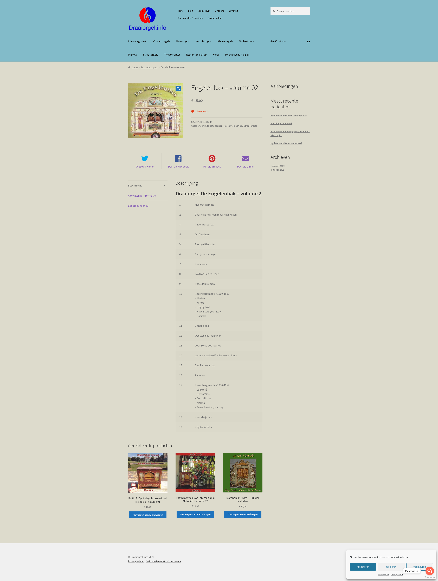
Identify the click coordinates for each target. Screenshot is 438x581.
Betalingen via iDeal (281, 123)
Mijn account (204, 10)
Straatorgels (150, 54)
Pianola (132, 54)
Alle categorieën (137, 41)
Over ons (219, 10)
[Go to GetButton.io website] (429, 577)
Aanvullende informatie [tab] (142, 195)
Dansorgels (183, 41)
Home (181, 10)
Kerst (216, 54)
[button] (178, 88)
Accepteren (363, 566)
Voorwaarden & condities (190, 17)
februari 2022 (277, 166)
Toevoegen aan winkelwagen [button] (147, 514)
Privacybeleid (397, 574)
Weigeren (391, 566)
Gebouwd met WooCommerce (163, 561)
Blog (190, 10)
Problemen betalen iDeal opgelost (288, 115)
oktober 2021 (277, 169)
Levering (233, 10)
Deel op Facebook (178, 166)
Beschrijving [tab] (135, 185)
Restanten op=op (196, 54)
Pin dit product (212, 166)
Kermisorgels (203, 41)
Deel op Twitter (145, 166)
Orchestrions (246, 41)
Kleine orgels (225, 41)
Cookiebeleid (383, 574)
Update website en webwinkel (286, 143)
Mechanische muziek (237, 54)
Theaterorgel (172, 54)
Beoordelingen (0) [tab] (138, 205)
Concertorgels (161, 41)
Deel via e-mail (245, 166)
